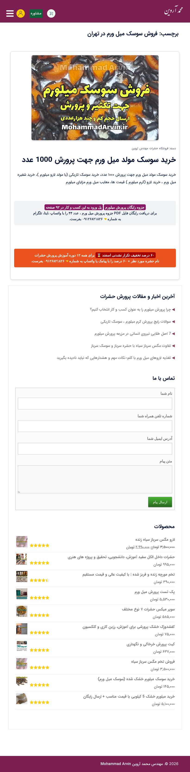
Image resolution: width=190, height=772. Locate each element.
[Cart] (51, 13)
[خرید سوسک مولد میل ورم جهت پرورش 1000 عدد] (95, 97)
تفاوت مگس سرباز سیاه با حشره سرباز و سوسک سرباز (131, 346)
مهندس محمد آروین (132, 764)
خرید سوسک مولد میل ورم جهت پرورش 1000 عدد (99, 160)
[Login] (20, 13)
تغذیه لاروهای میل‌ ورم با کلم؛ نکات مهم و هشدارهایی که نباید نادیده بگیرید (114, 358)
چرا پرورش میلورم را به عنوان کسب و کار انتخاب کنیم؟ (130, 309)
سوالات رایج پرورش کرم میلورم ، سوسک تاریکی (136, 322)
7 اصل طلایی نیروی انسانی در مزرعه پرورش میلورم (133, 334)
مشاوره (36, 13)
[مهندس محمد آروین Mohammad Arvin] (173, 10)
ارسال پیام (160, 502)
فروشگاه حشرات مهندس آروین (150, 148)
